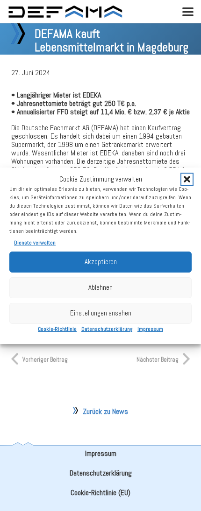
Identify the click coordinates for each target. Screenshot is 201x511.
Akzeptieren (101, 261)
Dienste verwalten (35, 242)
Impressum (150, 329)
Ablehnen (100, 287)
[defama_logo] (65, 12)
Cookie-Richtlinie (57, 329)
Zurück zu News (105, 411)
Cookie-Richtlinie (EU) (100, 492)
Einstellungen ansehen (100, 312)
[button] (187, 179)
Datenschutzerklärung (107, 329)
